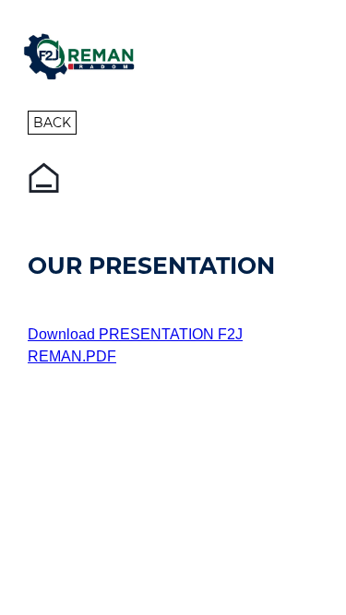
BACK (52, 122)
